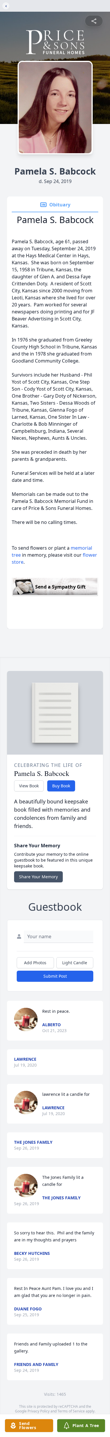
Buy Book (61, 786)
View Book (29, 786)
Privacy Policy (39, 1411)
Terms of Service (71, 1411)
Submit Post (55, 976)
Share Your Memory (38, 876)
